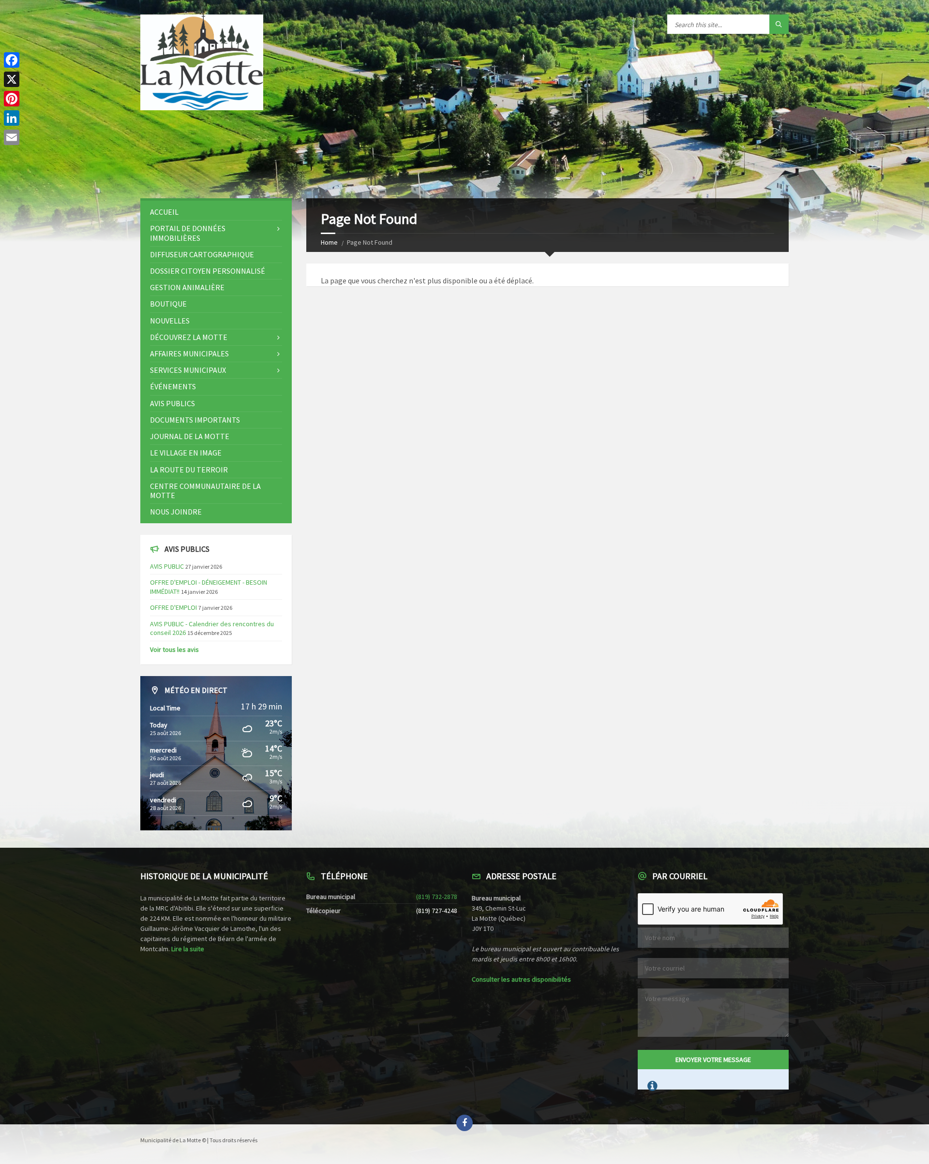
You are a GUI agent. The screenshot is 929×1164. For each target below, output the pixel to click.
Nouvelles (170, 320)
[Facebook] (11, 60)
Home (329, 242)
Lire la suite (187, 948)
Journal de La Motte (189, 436)
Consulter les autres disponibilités (521, 979)
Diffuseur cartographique (202, 254)
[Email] (11, 137)
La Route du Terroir (189, 469)
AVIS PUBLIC (167, 566)
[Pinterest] (11, 98)
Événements (173, 386)
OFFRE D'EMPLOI (173, 607)
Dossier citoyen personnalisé (207, 271)
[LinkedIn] (11, 118)
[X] (11, 79)
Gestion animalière (187, 287)
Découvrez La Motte (188, 337)
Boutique (168, 304)
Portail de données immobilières (187, 232)
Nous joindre (176, 511)
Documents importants (195, 420)
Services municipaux (188, 370)
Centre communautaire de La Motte (205, 490)
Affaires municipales (189, 353)
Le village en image (186, 452)
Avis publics (172, 403)
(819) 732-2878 (436, 896)
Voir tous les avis (174, 649)
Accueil (164, 212)
